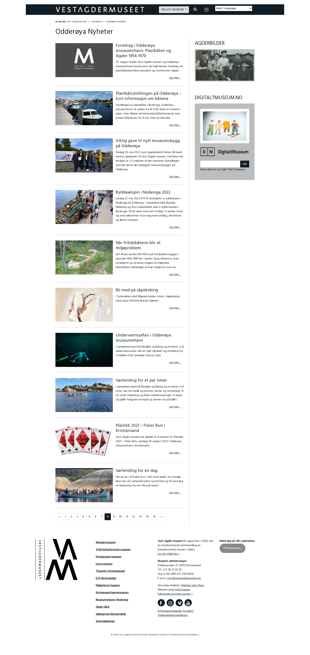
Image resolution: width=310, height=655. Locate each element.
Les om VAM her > (169, 554)
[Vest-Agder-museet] (105, 9)
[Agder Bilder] (225, 65)
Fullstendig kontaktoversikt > (175, 594)
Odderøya (96, 22)
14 (147, 516)
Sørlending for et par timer (141, 380)
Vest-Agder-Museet (77, 22)
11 (127, 516)
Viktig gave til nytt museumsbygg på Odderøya (148, 144)
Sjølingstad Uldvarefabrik (111, 614)
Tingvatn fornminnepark (110, 571)
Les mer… (175, 78)
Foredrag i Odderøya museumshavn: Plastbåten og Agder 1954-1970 (143, 50)
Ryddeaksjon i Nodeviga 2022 (143, 192)
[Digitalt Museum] (224, 150)
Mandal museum (106, 542)
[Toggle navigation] (206, 9)
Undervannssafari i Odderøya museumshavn (143, 338)
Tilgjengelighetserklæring (172, 615)
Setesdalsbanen (105, 621)
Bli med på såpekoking (137, 290)
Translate (241, 13)
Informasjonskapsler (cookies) (176, 611)
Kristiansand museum (108, 557)
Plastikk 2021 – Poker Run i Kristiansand (140, 428)
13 (140, 516)
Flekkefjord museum (108, 585)
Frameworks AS (177, 635)
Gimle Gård (102, 607)
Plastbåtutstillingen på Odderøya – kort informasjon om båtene (148, 96)
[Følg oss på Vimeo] (179, 602)
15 (154, 516)
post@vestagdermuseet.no (184, 578)
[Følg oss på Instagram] (170, 602)
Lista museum (104, 564)
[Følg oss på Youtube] (188, 602)
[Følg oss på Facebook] (161, 602)
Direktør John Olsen (192, 585)
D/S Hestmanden (106, 578)
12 (133, 516)
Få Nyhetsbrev (232, 548)
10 (120, 516)
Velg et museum (172, 9)
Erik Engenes (182, 589)
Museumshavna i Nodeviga (112, 600)
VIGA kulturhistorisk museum (113, 549)
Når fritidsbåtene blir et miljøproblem (138, 246)
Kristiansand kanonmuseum (112, 592)
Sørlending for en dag (137, 470)
